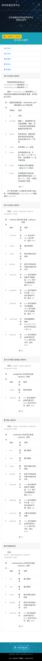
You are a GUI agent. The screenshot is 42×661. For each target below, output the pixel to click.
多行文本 (7, 54)
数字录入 (7, 64)
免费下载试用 (22, 648)
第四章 (10, 36)
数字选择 (7, 69)
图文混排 (7, 59)
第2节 (18, 36)
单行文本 (7, 48)
